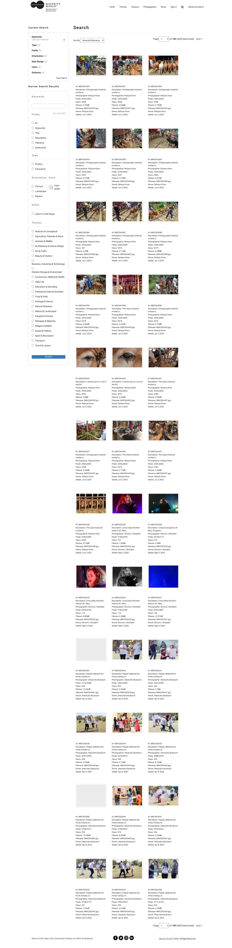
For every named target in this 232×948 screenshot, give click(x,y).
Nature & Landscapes (45, 311)
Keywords (40, 128)
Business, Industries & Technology (48, 264)
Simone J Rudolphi (126, 549)
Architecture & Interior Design (49, 246)
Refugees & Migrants (45, 321)
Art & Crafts (41, 251)
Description (40, 138)
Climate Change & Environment (47, 272)
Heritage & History (44, 301)
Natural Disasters (43, 306)
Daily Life (39, 282)
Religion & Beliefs (43, 326)
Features (135, 7)
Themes (123, 7)
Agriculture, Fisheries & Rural (49, 236)
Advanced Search (196, 7)
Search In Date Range (45, 214)
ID (36, 123)
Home (112, 7)
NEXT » (199, 39)
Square (38, 196)
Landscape (40, 191)
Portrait (39, 186)
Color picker (56, 187)
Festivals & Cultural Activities (49, 291)
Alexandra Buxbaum (90, 695)
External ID (40, 147)
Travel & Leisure (43, 345)
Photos (38, 164)
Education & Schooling (46, 286)
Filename (39, 142)
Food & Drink (41, 296)
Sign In (174, 7)
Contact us (70, 938)
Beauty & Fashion (43, 256)
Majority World (165, 939)
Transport (40, 340)
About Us (35, 938)
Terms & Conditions (84, 938)
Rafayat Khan (88, 111)
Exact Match (58, 113)
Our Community (57, 938)
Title (37, 133)
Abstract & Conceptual (46, 231)
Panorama (40, 169)
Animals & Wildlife (43, 241)
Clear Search (61, 78)
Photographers (150, 7)
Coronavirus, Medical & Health (50, 277)
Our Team (45, 938)
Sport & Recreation (44, 335)
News (163, 7)
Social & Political (43, 331)
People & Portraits (44, 316)
